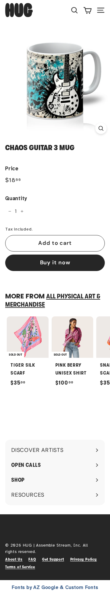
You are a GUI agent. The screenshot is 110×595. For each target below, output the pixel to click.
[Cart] (87, 10)
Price (12, 168)
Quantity (16, 198)
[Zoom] (101, 128)
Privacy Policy (83, 559)
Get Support (53, 559)
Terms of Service (20, 567)
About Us (13, 559)
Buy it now (55, 262)
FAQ (32, 559)
